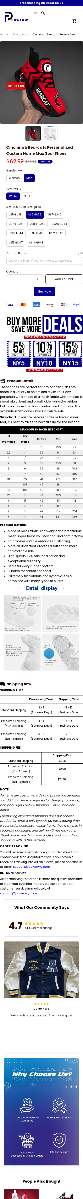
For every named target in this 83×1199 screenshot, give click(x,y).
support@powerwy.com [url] (31, 866)
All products (20, 34)
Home (4, 34)
